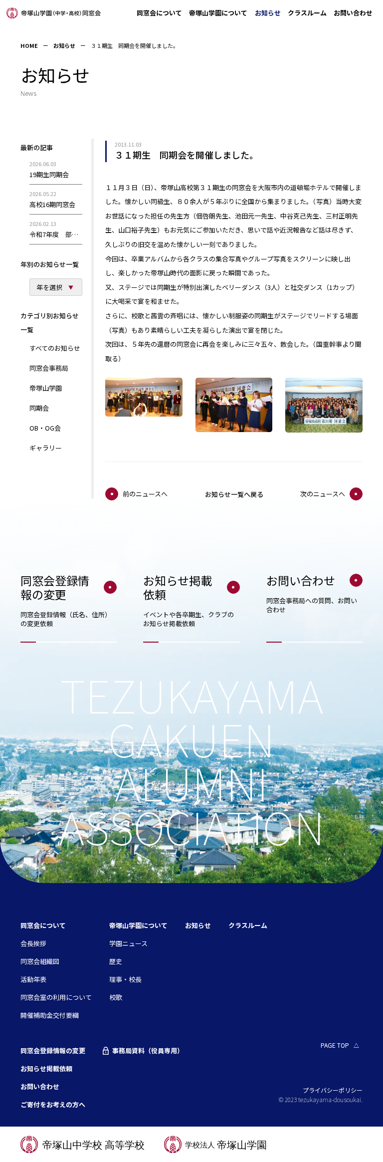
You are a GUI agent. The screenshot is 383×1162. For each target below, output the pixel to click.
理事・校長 (125, 979)
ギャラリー (45, 448)
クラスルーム (307, 12)
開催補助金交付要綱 (49, 1015)
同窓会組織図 (39, 961)
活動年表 (33, 979)
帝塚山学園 (45, 388)
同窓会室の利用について (56, 997)
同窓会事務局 (48, 368)
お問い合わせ (353, 12)
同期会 (39, 408)
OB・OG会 (45, 428)
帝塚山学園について (218, 12)
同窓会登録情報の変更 (52, 1050)
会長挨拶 (33, 943)
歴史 (115, 961)
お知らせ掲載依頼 (46, 1068)
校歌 (115, 997)
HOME (29, 45)
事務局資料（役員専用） (148, 1050)
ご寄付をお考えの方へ (52, 1104)
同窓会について (159, 12)
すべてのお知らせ (54, 348)
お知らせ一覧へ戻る (234, 494)
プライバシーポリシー (333, 1090)
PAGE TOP (335, 1045)
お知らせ (268, 12)
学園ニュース (128, 943)
